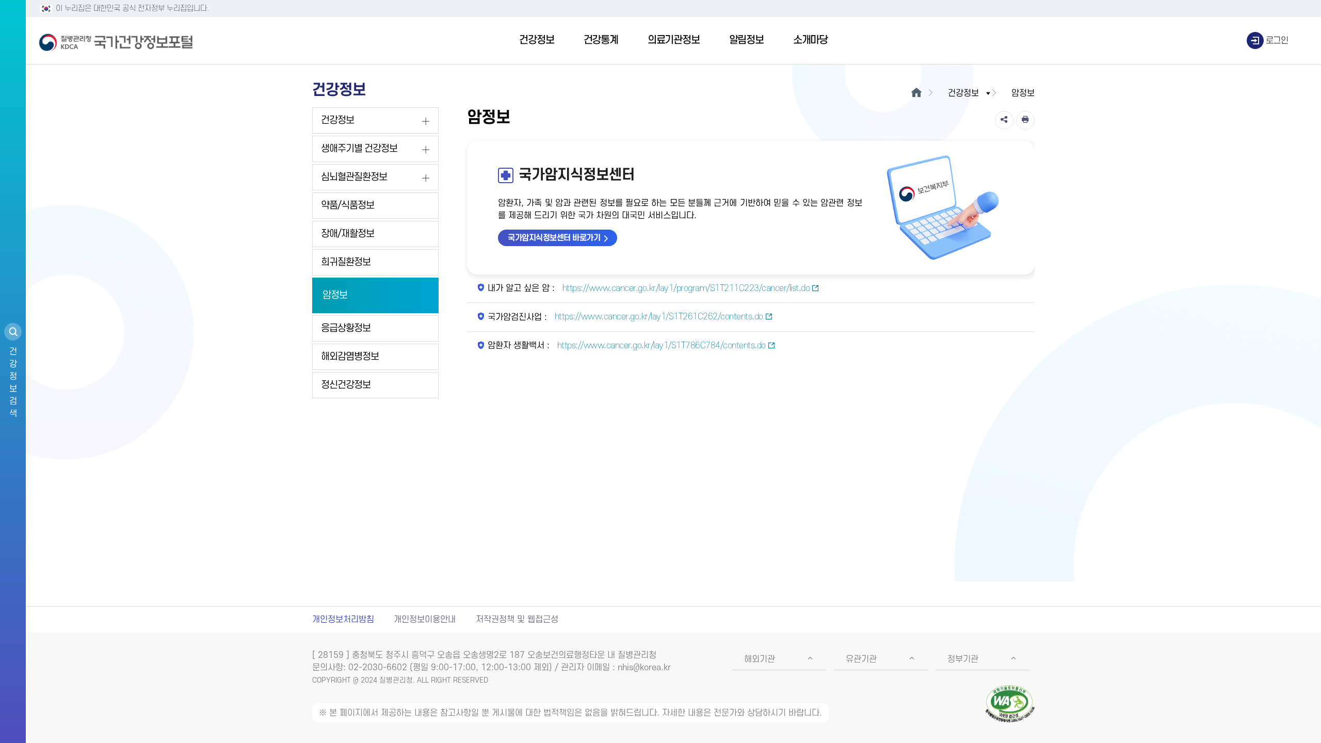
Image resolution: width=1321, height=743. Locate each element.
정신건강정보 (345, 385)
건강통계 (601, 40)
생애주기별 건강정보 (359, 148)
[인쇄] (1025, 120)
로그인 (1277, 40)
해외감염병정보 (350, 356)
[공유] (1004, 120)
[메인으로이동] (916, 93)
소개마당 (810, 40)
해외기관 (759, 659)
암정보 (335, 295)
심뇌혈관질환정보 (354, 177)
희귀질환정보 (345, 262)
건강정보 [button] (963, 93)
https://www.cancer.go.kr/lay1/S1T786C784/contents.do (660, 345)
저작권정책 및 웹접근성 (517, 619)
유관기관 (861, 659)
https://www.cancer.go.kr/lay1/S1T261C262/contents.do (657, 316)
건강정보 (536, 40)
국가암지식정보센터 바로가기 (554, 238)
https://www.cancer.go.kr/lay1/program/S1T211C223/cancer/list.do (685, 288)
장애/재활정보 (347, 234)
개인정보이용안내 (425, 619)
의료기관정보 (674, 40)
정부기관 (962, 659)
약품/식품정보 (347, 205)
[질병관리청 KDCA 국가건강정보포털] (116, 40)
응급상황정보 (345, 328)
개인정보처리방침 (343, 619)
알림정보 (746, 40)
